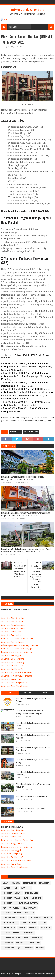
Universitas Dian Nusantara (12, 618)
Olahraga (33, 928)
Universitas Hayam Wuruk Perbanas (16, 672)
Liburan (22, 928)
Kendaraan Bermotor (12, 913)
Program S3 (35, 943)
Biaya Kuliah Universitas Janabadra (31, 809)
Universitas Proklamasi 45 (12, 665)
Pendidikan (29, 933)
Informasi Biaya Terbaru (27, 9)
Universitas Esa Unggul (11, 655)
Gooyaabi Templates (45, 974)
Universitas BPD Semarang (12, 659)
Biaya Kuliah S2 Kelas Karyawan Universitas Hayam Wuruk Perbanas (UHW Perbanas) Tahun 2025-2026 (26, 550)
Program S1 (8, 943)
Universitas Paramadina (11, 632)
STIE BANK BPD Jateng (11, 854)
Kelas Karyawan (29, 908)
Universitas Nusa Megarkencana (14, 682)
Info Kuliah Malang (11, 898)
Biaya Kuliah (15, 432)
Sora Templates (17, 974)
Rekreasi (40, 948)
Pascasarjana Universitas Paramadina (17, 638)
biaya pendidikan (31, 432)
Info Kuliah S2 (9, 903)
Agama (5, 883)
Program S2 (21, 943)
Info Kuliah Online (32, 898)
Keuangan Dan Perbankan (40, 918)
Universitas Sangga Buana (12, 642)
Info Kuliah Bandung (12, 893)
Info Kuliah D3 (31, 893)
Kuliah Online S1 (10, 923)
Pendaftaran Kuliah (11, 933)
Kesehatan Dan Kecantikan (14, 918)
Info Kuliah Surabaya (28, 903)
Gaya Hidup (26, 888)
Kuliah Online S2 (28, 923)
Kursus (42, 923)
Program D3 (37, 938)
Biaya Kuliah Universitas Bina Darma (31, 796)
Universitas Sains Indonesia (13, 625)
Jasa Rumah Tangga (11, 908)
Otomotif (45, 928)
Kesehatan (29, 913)
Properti (29, 948)
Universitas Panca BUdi (11, 679)
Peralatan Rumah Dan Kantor (15, 938)
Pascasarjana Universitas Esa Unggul (16, 648)
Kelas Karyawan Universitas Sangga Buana (19, 645)
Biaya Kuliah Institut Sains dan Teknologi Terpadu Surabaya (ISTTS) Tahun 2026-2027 (22, 478)
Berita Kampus (29, 883)
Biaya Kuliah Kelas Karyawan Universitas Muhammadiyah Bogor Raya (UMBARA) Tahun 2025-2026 (25, 514)
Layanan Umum (9, 928)
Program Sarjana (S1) (12, 948)
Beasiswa (16, 883)
